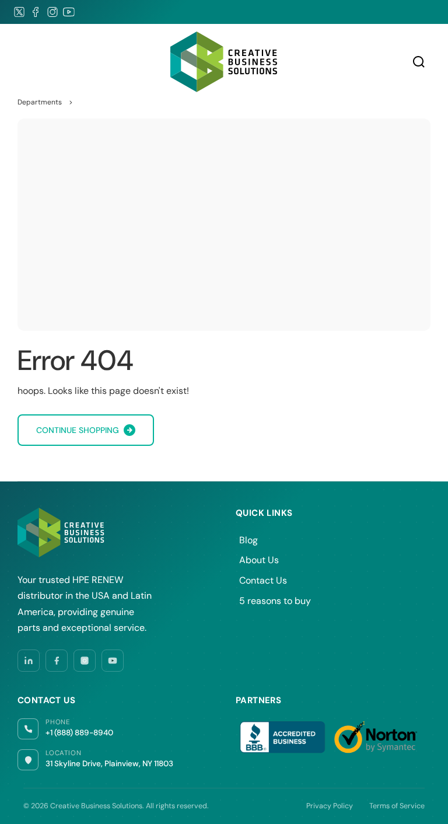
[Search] (418, 62)
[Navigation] (23, 62)
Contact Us (263, 580)
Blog (248, 540)
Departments (40, 102)
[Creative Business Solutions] (224, 62)
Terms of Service (397, 806)
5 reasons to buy (275, 601)
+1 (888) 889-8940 (79, 733)
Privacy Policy (329, 806)
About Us (259, 560)
